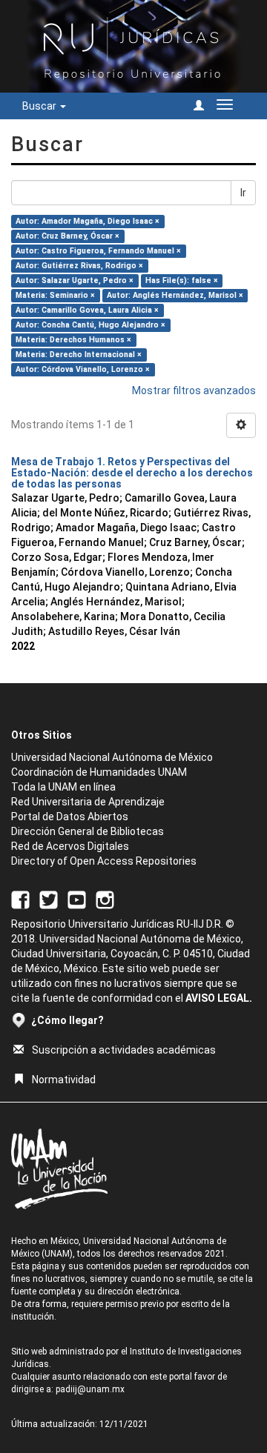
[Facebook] (20, 899)
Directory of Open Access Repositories (104, 861)
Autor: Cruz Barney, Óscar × (67, 236)
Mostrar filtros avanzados (194, 390)
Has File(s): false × (181, 280)
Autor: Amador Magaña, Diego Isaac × (87, 221)
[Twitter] (48, 899)
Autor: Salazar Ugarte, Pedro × (75, 280)
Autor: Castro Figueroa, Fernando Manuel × (98, 251)
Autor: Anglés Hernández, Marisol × (175, 295)
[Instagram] (105, 899)
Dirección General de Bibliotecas (87, 831)
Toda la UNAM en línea (63, 787)
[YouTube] (76, 899)
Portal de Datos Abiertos (69, 816)
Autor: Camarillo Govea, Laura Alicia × (87, 310)
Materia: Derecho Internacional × (79, 354)
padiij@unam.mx (90, 1389)
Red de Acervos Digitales (70, 846)
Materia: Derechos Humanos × (73, 340)
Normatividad (64, 1079)
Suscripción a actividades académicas (124, 1050)
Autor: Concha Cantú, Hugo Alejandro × (90, 325)
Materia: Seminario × (55, 295)
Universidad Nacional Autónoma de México (112, 757)
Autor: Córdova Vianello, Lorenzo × (83, 369)
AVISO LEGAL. (218, 998)
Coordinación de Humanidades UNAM (99, 772)
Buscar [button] (40, 106)
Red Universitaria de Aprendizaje (88, 802)
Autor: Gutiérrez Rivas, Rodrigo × (79, 265)
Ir (243, 193)
